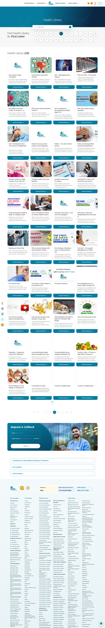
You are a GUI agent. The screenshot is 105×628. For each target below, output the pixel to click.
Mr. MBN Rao (13, 540)
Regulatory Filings (14, 622)
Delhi (26, 581)
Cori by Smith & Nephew (87, 541)
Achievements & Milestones (14, 517)
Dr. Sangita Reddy (14, 536)
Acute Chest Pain (86, 502)
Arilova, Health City (29, 575)
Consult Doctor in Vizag (44, 606)
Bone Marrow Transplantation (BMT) (73, 600)
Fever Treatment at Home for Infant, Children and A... (40, 213)
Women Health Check (58, 566)
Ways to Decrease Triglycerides (72, 520)
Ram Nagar (27, 577)
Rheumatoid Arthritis (72, 584)
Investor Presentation (15, 620)
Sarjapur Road (28, 540)
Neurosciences (56, 508)
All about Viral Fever (72, 523)
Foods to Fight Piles (72, 529)
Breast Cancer (42, 620)
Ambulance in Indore (58, 615)
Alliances (12, 515)
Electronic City (28, 532)
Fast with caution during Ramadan (86, 109)
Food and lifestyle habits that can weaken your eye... (41, 353)
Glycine (84, 577)
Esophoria (84, 516)
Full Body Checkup (57, 545)
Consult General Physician (45, 516)
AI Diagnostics (85, 562)
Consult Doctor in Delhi (44, 566)
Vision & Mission (14, 505)
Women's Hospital (29, 518)
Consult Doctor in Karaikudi (45, 586)
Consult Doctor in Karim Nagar (44, 570)
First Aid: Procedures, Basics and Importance (16, 318)
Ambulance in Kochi (57, 623)
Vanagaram (27, 504)
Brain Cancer (71, 549)
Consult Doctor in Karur (44, 588)
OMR (26, 508)
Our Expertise (56, 593)
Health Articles (71, 500)
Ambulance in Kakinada (58, 617)
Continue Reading (17, 87)
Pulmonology (56, 516)
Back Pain (41, 616)
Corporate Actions (14, 605)
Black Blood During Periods (74, 527)
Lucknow (27, 589)
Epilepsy (70, 562)
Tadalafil (84, 585)
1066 (95, 4)
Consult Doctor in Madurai (45, 592)
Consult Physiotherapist (44, 545)
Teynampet (27, 506)
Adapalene (84, 571)
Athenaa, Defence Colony (30, 587)
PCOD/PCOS (71, 580)
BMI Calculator (85, 626)
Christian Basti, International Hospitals (30, 615)
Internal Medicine (57, 520)
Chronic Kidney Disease (44, 622)
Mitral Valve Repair (72, 623)
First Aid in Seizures (61, 283)
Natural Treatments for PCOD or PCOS (73, 534)
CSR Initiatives (13, 566)
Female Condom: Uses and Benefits (40, 180)
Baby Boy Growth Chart (73, 504)
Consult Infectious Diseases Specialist (45, 543)
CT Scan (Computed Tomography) (86, 596)
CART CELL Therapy (72, 604)
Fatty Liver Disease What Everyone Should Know (86, 145)
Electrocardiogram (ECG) (87, 604)
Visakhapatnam (28, 573)
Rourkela (27, 625)
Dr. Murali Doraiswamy (15, 546)
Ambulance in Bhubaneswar (59, 603)
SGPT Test (84, 608)
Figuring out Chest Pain (16, 248)
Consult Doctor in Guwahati (45, 581)
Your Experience (57, 595)
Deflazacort (84, 575)
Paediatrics (55, 524)
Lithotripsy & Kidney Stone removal (74, 616)
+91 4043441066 (64, 490)
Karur (26, 546)
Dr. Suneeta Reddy (14, 532)
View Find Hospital (2, 308)
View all (69, 540)
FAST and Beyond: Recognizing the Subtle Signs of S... (62, 110)
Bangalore (27, 528)
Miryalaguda (27, 567)
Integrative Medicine (58, 530)
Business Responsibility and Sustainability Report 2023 (15, 577)
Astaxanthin (85, 573)
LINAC (83, 550)
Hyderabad (27, 556)
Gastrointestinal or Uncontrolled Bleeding (87, 526)
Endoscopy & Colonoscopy (88, 606)
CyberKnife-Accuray (86, 537)
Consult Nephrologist (44, 513)
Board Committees (14, 599)
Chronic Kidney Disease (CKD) (73, 554)
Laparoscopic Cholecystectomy (72, 609)
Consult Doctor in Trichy (44, 604)
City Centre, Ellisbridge (30, 603)
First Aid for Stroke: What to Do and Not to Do (41, 284)
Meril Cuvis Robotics (86, 539)
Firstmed (27, 514)
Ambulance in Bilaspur (58, 605)
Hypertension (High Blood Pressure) (74, 566)
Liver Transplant (71, 619)
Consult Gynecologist (44, 522)
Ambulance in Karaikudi (58, 619)
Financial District (28, 560)
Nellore (26, 548)
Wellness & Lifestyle (86, 620)
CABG (69, 602)
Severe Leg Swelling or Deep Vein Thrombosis (87, 521)
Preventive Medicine (58, 528)
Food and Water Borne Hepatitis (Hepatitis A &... (63, 353)
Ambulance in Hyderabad (58, 613)
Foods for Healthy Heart (63, 386)
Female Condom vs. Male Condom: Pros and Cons (17, 180)
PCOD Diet (70, 536)
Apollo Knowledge (14, 552)
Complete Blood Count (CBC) (87, 616)
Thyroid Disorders (72, 589)
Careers (12, 521)
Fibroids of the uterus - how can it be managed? (64, 213)
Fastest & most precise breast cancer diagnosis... (40, 145)
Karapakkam (27, 520)
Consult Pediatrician (43, 520)
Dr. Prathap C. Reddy (14, 528)
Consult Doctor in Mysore (45, 594)
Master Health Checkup (58, 543)
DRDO (26, 558)
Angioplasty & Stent (72, 595)
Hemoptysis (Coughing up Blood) (88, 505)
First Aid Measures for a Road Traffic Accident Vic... (86, 284)
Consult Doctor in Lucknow (45, 590)
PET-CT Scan (85, 599)
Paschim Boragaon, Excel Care (30, 618)
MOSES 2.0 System (86, 553)
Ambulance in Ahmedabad (59, 599)
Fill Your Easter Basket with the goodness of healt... (41, 249)
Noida (26, 585)
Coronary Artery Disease (44, 627)
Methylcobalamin (86, 581)
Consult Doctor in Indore (44, 583)
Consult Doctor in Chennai (45, 555)
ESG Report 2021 (14, 573)
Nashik (26, 599)
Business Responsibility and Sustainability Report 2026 (15, 593)
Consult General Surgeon (44, 534)
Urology (55, 512)
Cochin (26, 526)
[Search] (91, 3)
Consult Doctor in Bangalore (45, 560)
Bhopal (26, 627)
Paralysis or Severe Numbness (86, 512)
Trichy (26, 552)
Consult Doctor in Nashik (44, 596)
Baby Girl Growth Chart (73, 502)
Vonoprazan (85, 587)
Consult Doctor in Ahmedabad (43, 573)
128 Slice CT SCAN (86, 558)
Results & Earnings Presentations (14, 617)
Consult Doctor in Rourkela (45, 602)
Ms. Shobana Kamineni (15, 534)
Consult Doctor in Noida (44, 598)
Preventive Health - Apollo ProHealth (59, 587)
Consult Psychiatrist (43, 547)
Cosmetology (56, 526)
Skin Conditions (71, 585)
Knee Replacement (72, 597)
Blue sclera (84, 524)
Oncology (55, 506)
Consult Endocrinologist (44, 538)
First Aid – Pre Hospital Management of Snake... (86, 249)
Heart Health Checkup (58, 539)
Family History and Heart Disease (40, 76)
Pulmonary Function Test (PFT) (87, 611)
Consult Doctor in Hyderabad (43, 558)
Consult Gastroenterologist (45, 509)
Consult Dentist (42, 540)
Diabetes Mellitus (72, 560)
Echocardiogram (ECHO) (87, 602)
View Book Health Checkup (2, 314)
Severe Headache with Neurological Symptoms (87, 518)
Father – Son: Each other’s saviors (63, 145)
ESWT (83, 560)
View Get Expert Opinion (2, 319)
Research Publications (15, 559)
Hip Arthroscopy (71, 625)
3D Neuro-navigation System (87, 545)
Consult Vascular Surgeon (45, 526)
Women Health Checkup (58, 541)
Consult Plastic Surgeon (44, 528)
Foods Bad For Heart (38, 386)
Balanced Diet (71, 518)
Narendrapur (27, 611)
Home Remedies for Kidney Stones (74, 509)
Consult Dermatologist (44, 536)
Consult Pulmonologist (44, 518)
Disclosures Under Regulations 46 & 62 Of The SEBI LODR (16, 625)
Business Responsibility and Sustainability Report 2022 (15, 581)
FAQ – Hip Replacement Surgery (62, 76)
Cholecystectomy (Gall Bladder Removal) (73, 607)
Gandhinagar (27, 605)
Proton (26, 524)
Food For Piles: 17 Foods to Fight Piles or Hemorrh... (87, 353)
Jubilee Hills (27, 564)
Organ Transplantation (58, 514)
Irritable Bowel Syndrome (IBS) (73, 569)
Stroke (69, 587)
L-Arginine (84, 579)
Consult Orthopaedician (44, 505)
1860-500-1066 (83, 490)
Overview (12, 503)
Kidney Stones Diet (72, 511)
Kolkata (26, 607)
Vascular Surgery (57, 522)
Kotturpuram (27, 512)
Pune (26, 597)
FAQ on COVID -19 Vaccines (87, 75)
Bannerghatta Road (29, 530)
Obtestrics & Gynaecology (59, 518)
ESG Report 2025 (14, 568)
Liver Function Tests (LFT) (88, 613)
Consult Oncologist (43, 511)
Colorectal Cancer (72, 556)
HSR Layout (27, 534)
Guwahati (27, 613)
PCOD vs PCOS (71, 516)
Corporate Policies (14, 601)
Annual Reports (13, 615)
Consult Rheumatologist (44, 532)
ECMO (83, 552)
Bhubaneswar (28, 621)
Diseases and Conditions (73, 542)
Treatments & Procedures (73, 593)
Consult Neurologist (43, 507)
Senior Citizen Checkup (58, 547)
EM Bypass (27, 609)
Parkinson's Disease (72, 582)
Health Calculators (86, 624)
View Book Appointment (2, 303)
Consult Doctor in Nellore (45, 600)
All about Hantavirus (72, 538)
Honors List (12, 561)
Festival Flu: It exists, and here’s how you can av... (86, 180)
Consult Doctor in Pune (44, 568)
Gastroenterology (57, 510)
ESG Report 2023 (14, 572)
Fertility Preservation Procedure (62, 180)
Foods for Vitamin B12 (73, 525)
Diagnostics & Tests (86, 591)
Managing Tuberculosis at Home (73, 514)
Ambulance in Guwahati (58, 611)
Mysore (26, 542)
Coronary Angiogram (86, 601)
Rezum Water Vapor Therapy (86, 556)
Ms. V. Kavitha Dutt (14, 544)
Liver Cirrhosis (71, 576)
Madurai (26, 544)
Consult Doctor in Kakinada (45, 584)
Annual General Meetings (16, 603)
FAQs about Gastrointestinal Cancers (41, 109)
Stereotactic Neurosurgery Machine (88, 565)
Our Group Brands (14, 511)
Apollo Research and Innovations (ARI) (14, 555)
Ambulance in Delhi (57, 609)
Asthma (40, 614)
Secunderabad (28, 569)
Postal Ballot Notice (14, 607)
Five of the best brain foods (87, 317)
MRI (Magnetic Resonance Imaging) (88, 593)
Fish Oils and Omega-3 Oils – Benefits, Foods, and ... (41, 318)
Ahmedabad (27, 601)
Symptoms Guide (86, 500)
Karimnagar (27, 565)
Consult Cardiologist (43, 503)
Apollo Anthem (13, 507)
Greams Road (28, 502)
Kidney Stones (71, 572)
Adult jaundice (85, 529)
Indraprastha (27, 583)
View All (41, 551)
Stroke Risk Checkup (58, 570)
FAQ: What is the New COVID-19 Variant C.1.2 (16, 109)
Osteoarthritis (71, 578)
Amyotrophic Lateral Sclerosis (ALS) (72, 545)
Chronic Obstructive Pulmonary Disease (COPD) (45, 624)
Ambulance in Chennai (58, 607)
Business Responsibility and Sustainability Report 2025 (15, 589)
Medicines (84, 569)
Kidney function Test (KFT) (88, 618)
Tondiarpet (27, 510)
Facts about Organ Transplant (15, 76)
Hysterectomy (71, 612)
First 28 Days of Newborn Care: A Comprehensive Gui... (63, 250)
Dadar (26, 595)
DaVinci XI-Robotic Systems (88, 535)
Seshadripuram (28, 538)
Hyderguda (27, 562)
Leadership (12, 509)
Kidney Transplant (72, 614)
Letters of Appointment (15, 609)
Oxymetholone (85, 583)
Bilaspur (26, 623)
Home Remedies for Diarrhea (72, 531)
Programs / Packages (58, 589)
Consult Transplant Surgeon (45, 549)
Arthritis (41, 612)
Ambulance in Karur (57, 621)
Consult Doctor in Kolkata (45, 564)
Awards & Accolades (14, 513)
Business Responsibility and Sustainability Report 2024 (15, 585)
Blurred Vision (42, 618)
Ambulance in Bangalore (58, 601)
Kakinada (27, 579)
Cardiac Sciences (57, 504)
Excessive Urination (86, 507)
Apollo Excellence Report (15, 557)
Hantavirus (70, 564)
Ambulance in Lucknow (58, 627)
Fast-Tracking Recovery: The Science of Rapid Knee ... (17, 146)
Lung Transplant (71, 621)
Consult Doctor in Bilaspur (45, 579)
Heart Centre (28, 522)
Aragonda (27, 550)
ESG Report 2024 (14, 570)
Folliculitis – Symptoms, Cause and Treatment (16, 353)
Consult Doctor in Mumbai (45, 562)
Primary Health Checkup (58, 554)
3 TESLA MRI (85, 548)
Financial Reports (14, 613)
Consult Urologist (43, 515)
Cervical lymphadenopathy (88, 514)
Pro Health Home (57, 591)
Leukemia (70, 574)
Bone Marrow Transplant (73, 547)
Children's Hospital (29, 516)
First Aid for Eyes (14, 283)
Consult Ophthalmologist (44, 530)
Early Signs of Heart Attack (74, 506)
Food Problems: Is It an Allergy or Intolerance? (16, 387)
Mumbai (26, 593)
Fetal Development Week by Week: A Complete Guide (18, 213)
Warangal (27, 571)
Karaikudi (27, 554)
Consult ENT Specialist (44, 524)
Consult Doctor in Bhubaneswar (43, 576)
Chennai (26, 500)
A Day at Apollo (13, 519)
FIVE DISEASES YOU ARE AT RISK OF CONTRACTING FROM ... (64, 319)
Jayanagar (27, 536)
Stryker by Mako (85, 543)
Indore (26, 591)
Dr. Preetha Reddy (14, 530)
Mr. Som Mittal (13, 542)
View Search (2, 324)
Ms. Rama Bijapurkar (14, 548)
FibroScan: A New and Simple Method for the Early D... (87, 214)
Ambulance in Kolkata (58, 625)
